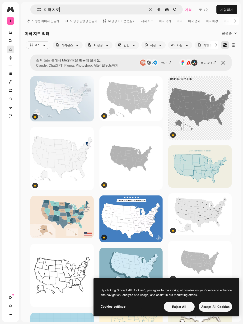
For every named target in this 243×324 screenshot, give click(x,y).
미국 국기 (165, 21)
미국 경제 (194, 21)
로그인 (204, 9)
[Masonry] (225, 45)
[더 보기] (10, 314)
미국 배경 (212, 21)
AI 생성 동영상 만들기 (83, 21)
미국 (179, 21)
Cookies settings (113, 306)
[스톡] (10, 49)
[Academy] (10, 306)
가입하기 (227, 9)
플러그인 (206, 62)
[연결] (10, 297)
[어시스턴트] (10, 116)
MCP (164, 62)
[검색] (10, 41)
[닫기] (223, 62)
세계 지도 (147, 21)
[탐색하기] (10, 58)
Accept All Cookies (215, 306)
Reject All (179, 306)
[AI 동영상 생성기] (10, 99)
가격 (188, 9)
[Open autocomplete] (37, 9)
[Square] (233, 45)
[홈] (10, 32)
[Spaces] (10, 82)
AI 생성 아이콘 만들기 (122, 21)
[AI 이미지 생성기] (10, 90)
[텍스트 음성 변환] (10, 107)
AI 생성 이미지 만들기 (45, 21)
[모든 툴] (10, 73)
